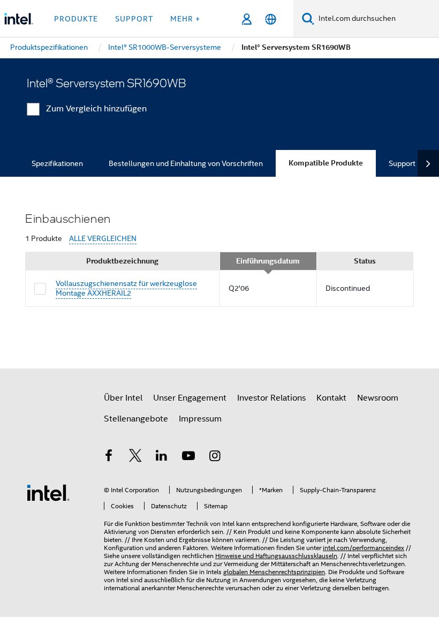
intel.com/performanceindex (363, 548)
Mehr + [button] (185, 19)
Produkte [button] (76, 19)
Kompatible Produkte (326, 163)
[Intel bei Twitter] (135, 457)
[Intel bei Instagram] (215, 457)
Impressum (200, 418)
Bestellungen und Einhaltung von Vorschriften (186, 163)
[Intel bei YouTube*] (188, 457)
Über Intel (123, 398)
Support (402, 163)
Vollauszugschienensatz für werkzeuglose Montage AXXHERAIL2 (126, 288)
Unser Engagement (189, 398)
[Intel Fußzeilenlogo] (48, 492)
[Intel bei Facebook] (109, 457)
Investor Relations (271, 398)
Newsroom (377, 398)
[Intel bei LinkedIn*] (162, 457)
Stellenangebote (136, 418)
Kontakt (331, 398)
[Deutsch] (270, 19)
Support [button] (134, 19)
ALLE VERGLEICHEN (103, 238)
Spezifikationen (57, 163)
